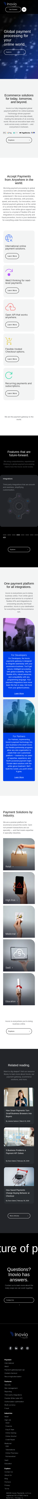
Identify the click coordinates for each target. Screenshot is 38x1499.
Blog (6, 1479)
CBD (7, 1446)
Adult (7, 1423)
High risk (7, 1420)
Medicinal (11, 934)
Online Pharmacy (11, 1453)
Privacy (7, 1485)
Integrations (7, 479)
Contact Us (8, 1472)
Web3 (6, 1366)
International (9, 1363)
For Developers (19, 655)
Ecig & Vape (9, 1429)
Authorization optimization (14, 1402)
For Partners (19, 736)
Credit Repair (10, 1440)
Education (11, 1001)
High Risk (11, 900)
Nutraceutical (10, 1456)
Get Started (13, 9)
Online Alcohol (10, 1436)
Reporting (8, 1391)
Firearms (8, 1426)
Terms (6, 1489)
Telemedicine (10, 1450)
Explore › (15, 52)
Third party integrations (13, 1395)
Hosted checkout (10, 1373)
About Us (8, 1475)
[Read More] (18, 1097)
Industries (8, 1413)
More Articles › (19, 1216)
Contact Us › (19, 1301)
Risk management (11, 1388)
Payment (7, 1360)
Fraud (6, 1408)
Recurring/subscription (12, 1376)
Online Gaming (10, 1433)
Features (7, 1381)
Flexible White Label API (13, 1398)
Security (7, 1385)
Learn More (12, 256)
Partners (7, 1482)
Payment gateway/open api (14, 1370)
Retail (9, 866)
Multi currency (9, 1405)
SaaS (8, 967)
